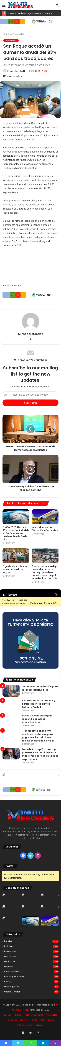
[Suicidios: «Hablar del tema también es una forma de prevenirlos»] (11, 921)
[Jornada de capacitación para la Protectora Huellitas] (11, 691)
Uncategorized (11, 986)
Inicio (8, 34)
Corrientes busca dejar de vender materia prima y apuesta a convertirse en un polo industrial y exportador (45, 572)
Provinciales (18, 34)
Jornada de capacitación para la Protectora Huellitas (40, 688)
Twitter (9, 866)
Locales (8, 941)
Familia (7, 981)
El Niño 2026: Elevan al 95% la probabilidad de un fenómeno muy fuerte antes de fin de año (16, 533)
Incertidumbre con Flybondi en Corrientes (45, 529)
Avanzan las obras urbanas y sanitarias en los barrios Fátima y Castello (38, 704)
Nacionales (9, 961)
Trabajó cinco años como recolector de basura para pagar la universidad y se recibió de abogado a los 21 (38, 735)
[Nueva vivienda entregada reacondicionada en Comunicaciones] (11, 720)
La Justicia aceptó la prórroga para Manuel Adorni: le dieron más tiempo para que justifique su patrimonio (40, 754)
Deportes (8, 966)
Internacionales (12, 971)
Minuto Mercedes (15, 71)
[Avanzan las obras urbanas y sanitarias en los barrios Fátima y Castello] (11, 705)
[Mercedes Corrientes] (20, 5)
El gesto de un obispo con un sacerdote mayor (15, 569)
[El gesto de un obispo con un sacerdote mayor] (16, 555)
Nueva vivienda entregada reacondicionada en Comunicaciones (37, 719)
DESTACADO (10, 956)
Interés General (12, 991)
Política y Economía (14, 976)
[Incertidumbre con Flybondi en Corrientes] (45, 516)
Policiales (9, 946)
